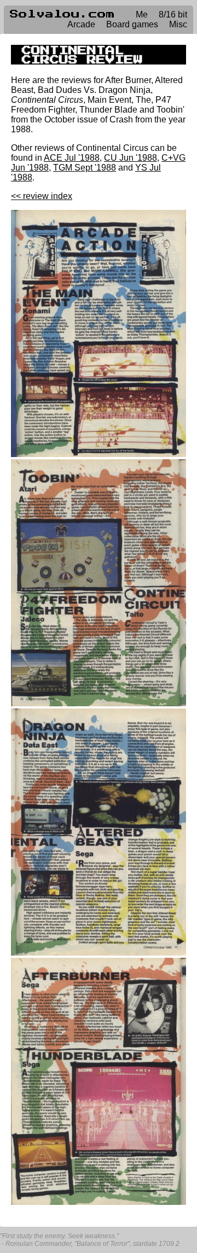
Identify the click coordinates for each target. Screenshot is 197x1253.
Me (142, 14)
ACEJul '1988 (72, 157)
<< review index (41, 196)
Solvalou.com (62, 14)
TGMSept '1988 (84, 167)
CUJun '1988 (130, 157)
